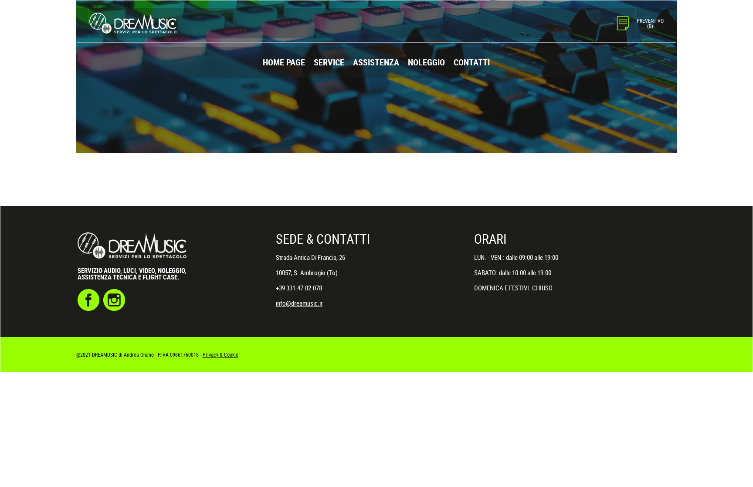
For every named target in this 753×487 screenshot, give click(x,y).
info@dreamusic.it (299, 303)
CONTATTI (472, 62)
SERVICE (329, 62)
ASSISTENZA (376, 62)
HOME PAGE (284, 62)
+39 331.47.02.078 (299, 287)
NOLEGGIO (426, 62)
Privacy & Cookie (220, 354)
